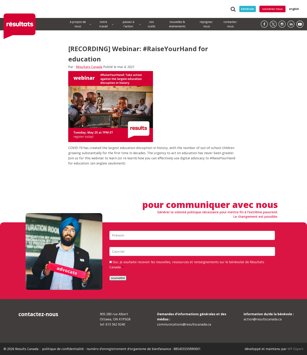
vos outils (151, 24)
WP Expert (295, 349)
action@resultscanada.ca (269, 316)
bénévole (247, 9)
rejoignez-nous (206, 24)
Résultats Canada (89, 67)
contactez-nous (230, 24)
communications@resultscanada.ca (191, 319)
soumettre (118, 278)
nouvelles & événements (177, 24)
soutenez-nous (272, 9)
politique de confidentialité (63, 349)
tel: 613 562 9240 (112, 324)
